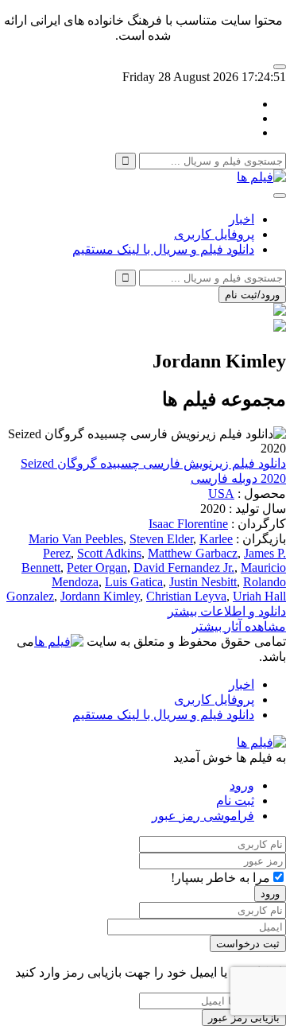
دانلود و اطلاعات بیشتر (227, 611)
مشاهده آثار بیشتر (239, 626)
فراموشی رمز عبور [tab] (203, 815)
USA (221, 493)
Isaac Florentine (188, 523)
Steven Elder (161, 539)
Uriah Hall (259, 596)
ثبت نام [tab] (235, 800)
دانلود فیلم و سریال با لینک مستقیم (163, 249)
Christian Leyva (186, 596)
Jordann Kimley (100, 596)
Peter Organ (97, 567)
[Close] (279, 66)
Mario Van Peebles (76, 539)
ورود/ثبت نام (252, 295)
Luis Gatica (134, 582)
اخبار (241, 219)
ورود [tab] (242, 785)
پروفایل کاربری (214, 234)
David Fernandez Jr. (183, 567)
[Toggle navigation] (279, 195)
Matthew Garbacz (193, 553)
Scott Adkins (109, 553)
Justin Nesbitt (203, 582)
